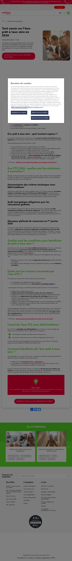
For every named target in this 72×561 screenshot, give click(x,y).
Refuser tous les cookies (39, 112)
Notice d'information (35, 107)
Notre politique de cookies (19, 107)
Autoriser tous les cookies (40, 118)
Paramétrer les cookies (19, 112)
